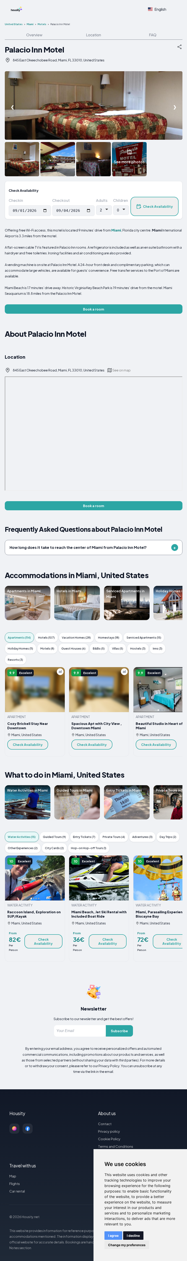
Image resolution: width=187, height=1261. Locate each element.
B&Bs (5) (99, 648)
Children (120, 200)
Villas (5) (117, 648)
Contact (105, 1123)
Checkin (16, 200)
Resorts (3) (15, 659)
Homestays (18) (108, 637)
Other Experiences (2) (23, 848)
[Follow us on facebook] (28, 1129)
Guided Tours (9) (54, 837)
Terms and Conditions (115, 1146)
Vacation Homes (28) (76, 637)
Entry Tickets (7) (84, 837)
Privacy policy (109, 1131)
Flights (14, 1183)
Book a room (93, 309)
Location (93, 34)
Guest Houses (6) (73, 648)
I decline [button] (133, 1235)
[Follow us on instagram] (14, 1129)
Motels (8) (47, 648)
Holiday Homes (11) (20, 648)
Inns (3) (157, 648)
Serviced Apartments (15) (144, 637)
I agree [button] (113, 1235)
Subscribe (119, 1031)
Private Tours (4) (114, 837)
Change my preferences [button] (126, 1245)
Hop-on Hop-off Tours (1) (88, 848)
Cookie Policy (109, 1139)
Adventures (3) (142, 837)
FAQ (152, 34)
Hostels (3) (137, 648)
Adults (101, 200)
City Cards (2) (54, 848)
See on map (121, 370)
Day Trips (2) (168, 837)
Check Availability (158, 206)
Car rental (17, 1191)
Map (12, 1176)
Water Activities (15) (22, 837)
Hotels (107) (46, 637)
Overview (34, 34)
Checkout (61, 200)
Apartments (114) (19, 637)
